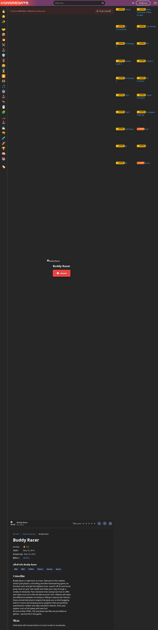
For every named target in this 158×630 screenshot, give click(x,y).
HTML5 (31, 569)
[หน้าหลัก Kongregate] (14, 3)
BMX (23, 569)
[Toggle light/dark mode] (133, 3)
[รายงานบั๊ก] (99, 523)
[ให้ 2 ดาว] (86, 523)
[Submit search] (102, 3)
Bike (16, 569)
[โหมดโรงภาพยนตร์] (110, 523)
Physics (40, 569)
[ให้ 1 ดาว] (83, 523)
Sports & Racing (29, 534)
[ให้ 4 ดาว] (92, 523)
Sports (58, 569)
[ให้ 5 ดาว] (94, 523)
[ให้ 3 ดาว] (89, 523)
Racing (49, 569)
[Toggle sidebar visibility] (7, 9)
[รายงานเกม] (105, 523)
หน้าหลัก (16, 534)
